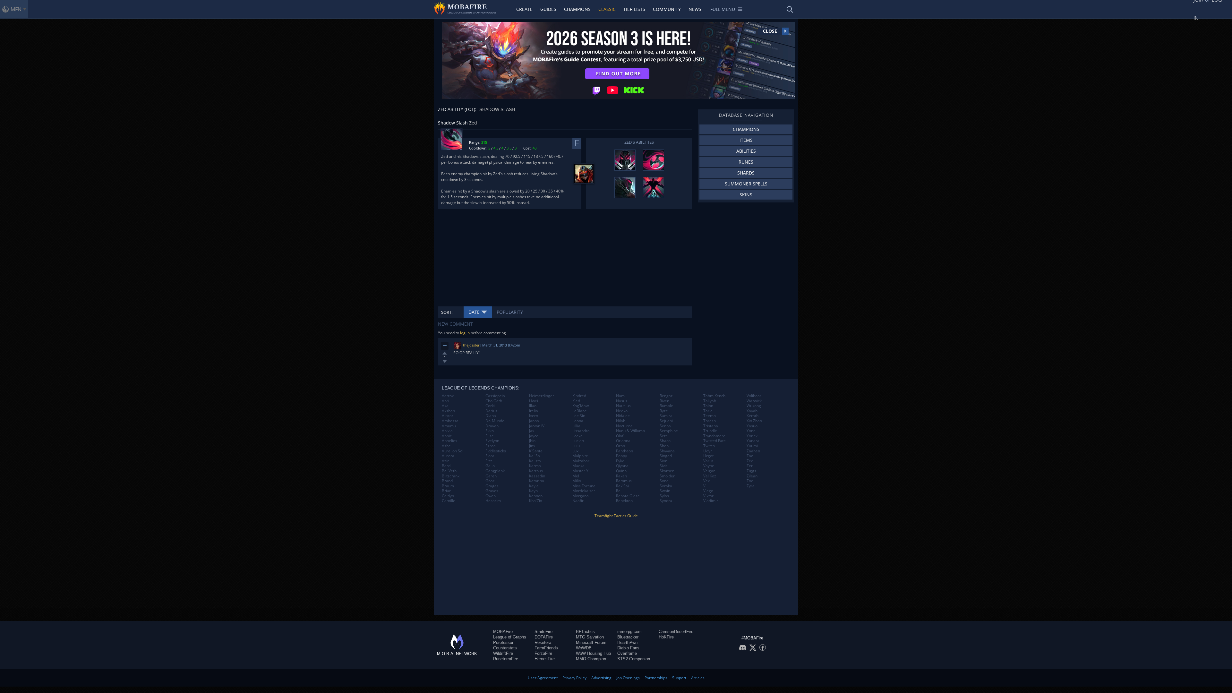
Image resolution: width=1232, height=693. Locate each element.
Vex (706, 480)
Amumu (449, 426)
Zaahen (753, 451)
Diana (490, 415)
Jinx (532, 446)
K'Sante (536, 451)
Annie (447, 436)
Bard (446, 465)
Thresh (709, 421)
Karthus (536, 471)
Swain (665, 490)
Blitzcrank (450, 476)
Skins (746, 195)
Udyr (707, 451)
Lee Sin (578, 415)
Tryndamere (714, 436)
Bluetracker (627, 637)
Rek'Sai (622, 486)
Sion (663, 461)
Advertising (601, 677)
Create (524, 9)
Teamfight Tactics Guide (616, 515)
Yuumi (752, 446)
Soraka (666, 486)
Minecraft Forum (591, 642)
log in (465, 333)
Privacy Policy (574, 677)
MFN (16, 9)
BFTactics (585, 631)
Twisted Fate (714, 440)
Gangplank (495, 471)
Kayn (533, 490)
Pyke (620, 461)
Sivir (663, 465)
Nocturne (624, 426)
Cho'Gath (493, 401)
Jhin (532, 440)
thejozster (471, 345)
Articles (698, 677)
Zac (750, 455)
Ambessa (450, 421)
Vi (704, 486)
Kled (576, 401)
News (695, 9)
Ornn (620, 446)
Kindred (579, 395)
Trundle (710, 430)
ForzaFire (543, 653)
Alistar (447, 415)
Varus (708, 461)
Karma (535, 465)
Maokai (579, 465)
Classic (607, 9)
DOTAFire (544, 637)
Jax (531, 430)
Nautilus (623, 405)
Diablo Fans (628, 648)
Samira (666, 415)
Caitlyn (448, 496)
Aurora (448, 455)
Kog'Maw (580, 405)
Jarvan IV (536, 426)
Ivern (533, 415)
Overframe (627, 653)
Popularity (510, 312)
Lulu (576, 446)
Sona (664, 480)
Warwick (754, 401)
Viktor (708, 496)
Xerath (752, 415)
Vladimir (710, 500)
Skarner (667, 471)
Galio (490, 465)
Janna (534, 421)
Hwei (533, 401)
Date (474, 312)
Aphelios (449, 440)
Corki (490, 405)
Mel (575, 476)
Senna (665, 426)
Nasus (621, 401)
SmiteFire (543, 631)
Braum (448, 486)
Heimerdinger (541, 395)
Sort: (446, 312)
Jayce (533, 436)
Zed (750, 461)
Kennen (536, 496)
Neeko (622, 411)
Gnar (489, 480)
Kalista (535, 461)
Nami (621, 395)
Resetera (543, 642)
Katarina (536, 480)
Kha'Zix (535, 500)
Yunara (753, 440)
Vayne (708, 465)
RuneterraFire (505, 658)
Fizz (488, 461)
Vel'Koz (709, 476)
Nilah (620, 421)
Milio (576, 480)
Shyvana (667, 451)
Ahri (445, 401)
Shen (664, 446)
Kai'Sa (534, 455)
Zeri (750, 465)
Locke (577, 436)
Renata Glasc (627, 496)
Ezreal (491, 446)
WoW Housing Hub (593, 653)
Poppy (621, 455)
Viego (708, 490)
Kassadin (537, 476)
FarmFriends (546, 648)
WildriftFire (503, 653)
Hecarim (493, 500)
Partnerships (656, 677)
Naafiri (578, 500)
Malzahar (580, 461)
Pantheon (624, 451)
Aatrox (448, 395)
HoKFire (666, 637)
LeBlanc (579, 411)
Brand (447, 480)
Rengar (666, 395)
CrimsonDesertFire (676, 631)
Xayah (752, 411)
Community (667, 9)
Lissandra (581, 430)
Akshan (448, 411)
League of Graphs (509, 637)
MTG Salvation (590, 637)
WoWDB (584, 648)
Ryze (664, 411)
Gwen (490, 496)
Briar (446, 490)
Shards (746, 173)
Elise (489, 436)
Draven (492, 426)
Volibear (754, 395)
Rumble (666, 405)
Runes (746, 162)
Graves (491, 490)
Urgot (708, 455)
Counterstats (505, 648)
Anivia (447, 430)
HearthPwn (627, 642)
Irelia (533, 411)
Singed (666, 455)
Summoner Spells (746, 184)
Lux (575, 451)
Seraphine (669, 430)
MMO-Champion (591, 658)
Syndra (666, 500)
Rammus (624, 480)
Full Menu (722, 9)
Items (746, 140)
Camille (448, 500)
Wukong (754, 405)
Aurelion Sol (452, 451)
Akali (446, 405)
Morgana (580, 496)
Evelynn (492, 440)
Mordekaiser (583, 490)
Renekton (624, 500)
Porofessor (503, 642)
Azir (445, 461)
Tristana (710, 426)
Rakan (621, 476)
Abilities (746, 151)
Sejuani (666, 421)
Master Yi (580, 471)
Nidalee (623, 415)
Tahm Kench (714, 395)
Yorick (752, 436)
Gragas (492, 486)
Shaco (665, 440)
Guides (548, 9)
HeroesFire (545, 658)
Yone (751, 430)
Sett (663, 436)
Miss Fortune (583, 486)
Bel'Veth (449, 471)
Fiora (489, 455)
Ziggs (751, 471)
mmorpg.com (629, 631)
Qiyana (622, 465)
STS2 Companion (633, 658)
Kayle (534, 486)
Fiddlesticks (495, 451)
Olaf (619, 436)
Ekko (489, 430)
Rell (619, 490)
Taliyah (709, 401)
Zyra (751, 486)
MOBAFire (503, 631)
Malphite (580, 455)
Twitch (709, 446)
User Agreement (543, 677)
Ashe (446, 446)
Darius (491, 411)
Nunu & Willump (630, 430)
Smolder (667, 476)
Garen (491, 476)
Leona (577, 421)
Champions (577, 9)
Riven (664, 401)
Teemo (709, 415)
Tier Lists (634, 9)
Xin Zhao (754, 421)
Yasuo (752, 426)
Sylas (664, 496)
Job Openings (628, 677)
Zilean (752, 476)
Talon (708, 405)
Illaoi (533, 405)
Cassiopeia (495, 395)
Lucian (578, 440)
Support (679, 677)
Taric (707, 411)
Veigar (709, 471)
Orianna (623, 440)
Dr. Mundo (494, 421)
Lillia (576, 426)
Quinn (621, 471)
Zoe (750, 480)
